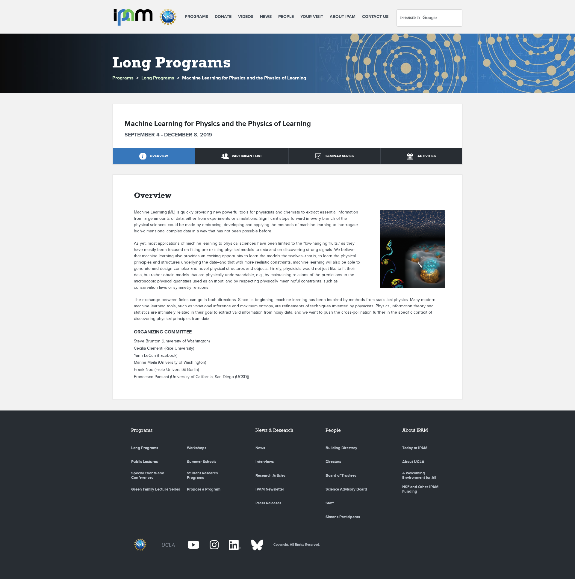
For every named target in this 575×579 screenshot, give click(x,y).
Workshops (196, 448)
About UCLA (413, 461)
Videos (245, 16)
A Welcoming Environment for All (419, 475)
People (286, 16)
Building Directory (341, 448)
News (266, 16)
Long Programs (157, 78)
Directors (333, 461)
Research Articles (270, 475)
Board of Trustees (341, 475)
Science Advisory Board (346, 489)
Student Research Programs (202, 475)
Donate (223, 16)
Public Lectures (144, 461)
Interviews (264, 461)
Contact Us (375, 16)
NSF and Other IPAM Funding (420, 489)
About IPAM (342, 16)
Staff (330, 503)
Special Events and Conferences (147, 475)
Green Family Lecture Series (155, 489)
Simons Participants (343, 517)
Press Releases (268, 503)
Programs (196, 16)
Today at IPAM (414, 448)
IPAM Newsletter (269, 489)
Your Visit (311, 16)
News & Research (274, 430)
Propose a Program (203, 489)
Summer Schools (201, 461)
